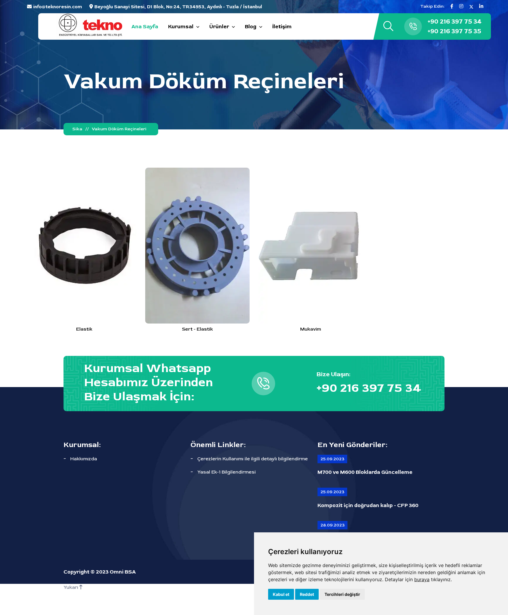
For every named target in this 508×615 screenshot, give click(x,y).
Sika (77, 129)
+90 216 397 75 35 (454, 31)
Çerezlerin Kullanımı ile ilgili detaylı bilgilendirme (252, 459)
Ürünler (219, 26)
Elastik (84, 329)
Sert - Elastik (197, 329)
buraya (422, 579)
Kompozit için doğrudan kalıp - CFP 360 (367, 505)
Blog (250, 26)
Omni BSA (123, 572)
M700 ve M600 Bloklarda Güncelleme (364, 472)
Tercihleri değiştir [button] (342, 594)
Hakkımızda (83, 459)
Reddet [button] (307, 594)
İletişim (282, 26)
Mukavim (310, 329)
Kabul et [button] (281, 594)
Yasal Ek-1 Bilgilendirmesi (226, 472)
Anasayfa (142, 603)
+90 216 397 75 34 (455, 21)
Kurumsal (180, 26)
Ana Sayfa (144, 26)
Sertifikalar (221, 603)
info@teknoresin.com (57, 7)
